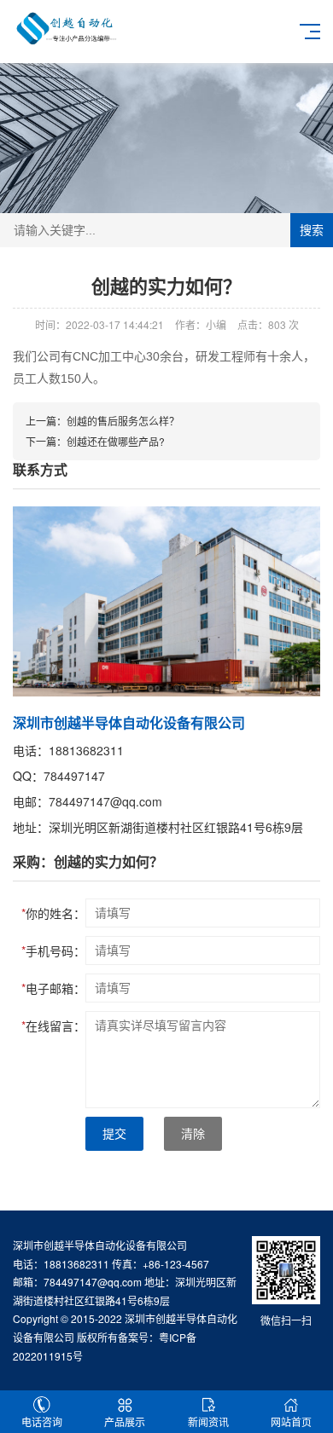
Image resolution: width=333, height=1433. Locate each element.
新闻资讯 (208, 1421)
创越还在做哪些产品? (116, 441)
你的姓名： (53, 913)
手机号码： (53, 950)
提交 (114, 1134)
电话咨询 (41, 1421)
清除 (193, 1134)
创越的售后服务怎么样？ (123, 420)
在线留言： (53, 1025)
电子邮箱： (53, 988)
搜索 (312, 230)
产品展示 (124, 1421)
